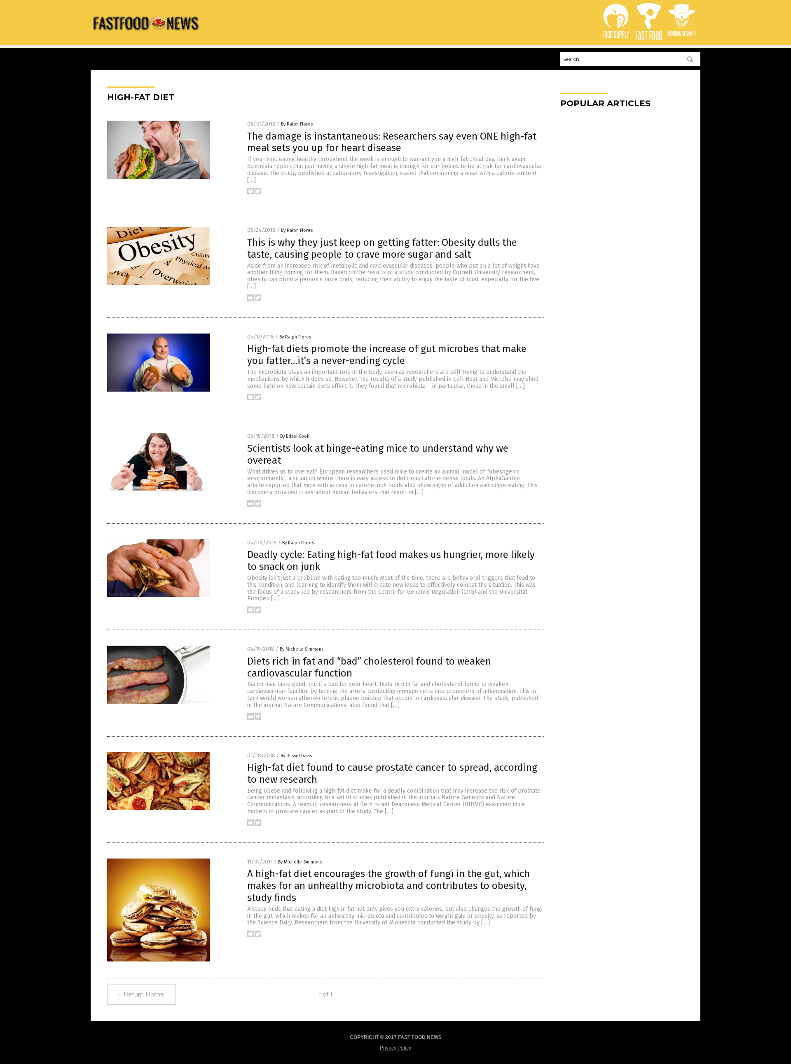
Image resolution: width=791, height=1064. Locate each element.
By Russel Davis (296, 755)
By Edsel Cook (294, 436)
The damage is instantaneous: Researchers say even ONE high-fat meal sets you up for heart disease (391, 142)
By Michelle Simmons (301, 649)
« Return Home (141, 994)
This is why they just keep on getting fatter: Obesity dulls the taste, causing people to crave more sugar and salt (382, 248)
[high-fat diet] (146, 33)
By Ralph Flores (297, 124)
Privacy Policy (395, 1048)
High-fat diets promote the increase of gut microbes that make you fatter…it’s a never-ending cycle (387, 354)
